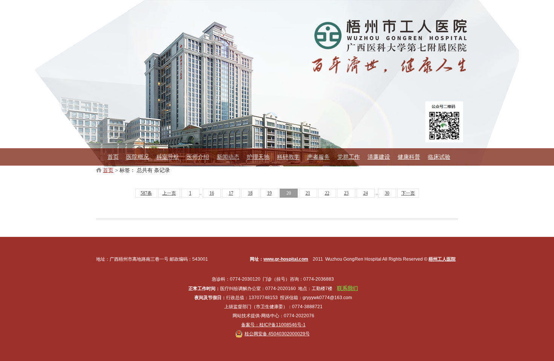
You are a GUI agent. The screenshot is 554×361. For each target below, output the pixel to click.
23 (346, 193)
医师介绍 (198, 157)
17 (231, 193)
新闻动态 (228, 157)
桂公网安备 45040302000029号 (277, 333)
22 (327, 193)
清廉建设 (378, 157)
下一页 (408, 193)
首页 (113, 157)
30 (387, 193)
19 (269, 193)
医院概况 (137, 157)
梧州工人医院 (442, 259)
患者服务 (318, 157)
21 (308, 193)
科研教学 (288, 157)
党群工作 (348, 157)
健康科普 (409, 157)
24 (365, 193)
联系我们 (347, 288)
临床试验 (439, 157)
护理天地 (258, 157)
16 (212, 193)
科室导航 (167, 157)
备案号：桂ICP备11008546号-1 (273, 324)
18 (250, 193)
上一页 (169, 193)
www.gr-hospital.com (285, 259)
